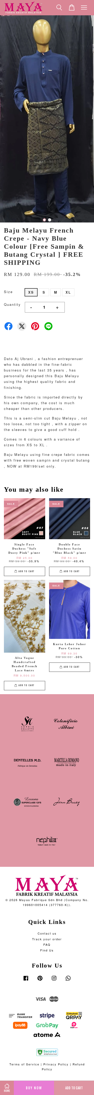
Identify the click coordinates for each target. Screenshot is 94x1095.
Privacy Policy (56, 1064)
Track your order (47, 939)
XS (31, 292)
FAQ (47, 944)
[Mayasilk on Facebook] (26, 980)
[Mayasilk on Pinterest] (40, 980)
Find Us (47, 950)
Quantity (12, 304)
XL (68, 292)
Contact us (47, 933)
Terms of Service (24, 1064)
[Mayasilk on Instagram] (54, 980)
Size (8, 291)
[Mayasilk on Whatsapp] (68, 980)
